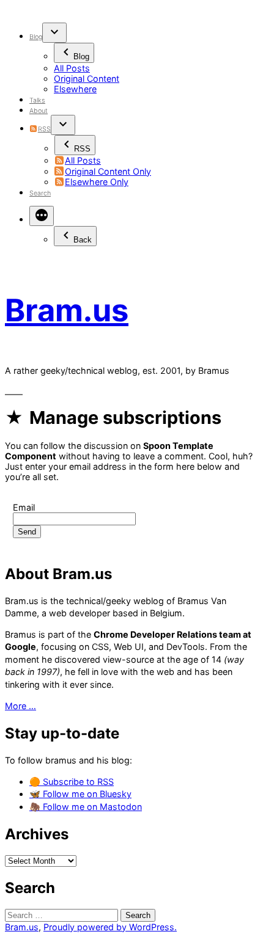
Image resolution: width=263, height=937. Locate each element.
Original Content (86, 78)
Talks (37, 100)
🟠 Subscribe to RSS (71, 781)
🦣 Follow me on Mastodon (85, 806)
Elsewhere (75, 89)
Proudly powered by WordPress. (110, 927)
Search (40, 193)
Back (82, 239)
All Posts (72, 68)
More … (20, 706)
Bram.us (66, 310)
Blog (35, 37)
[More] (41, 216)
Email (24, 507)
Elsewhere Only (96, 182)
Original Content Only (108, 171)
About (38, 111)
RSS (44, 129)
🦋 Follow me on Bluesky (80, 794)
